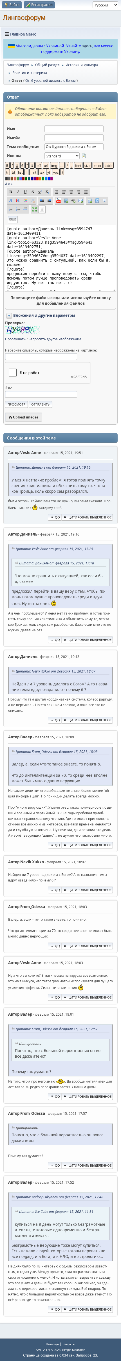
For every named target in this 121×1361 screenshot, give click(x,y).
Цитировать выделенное (89, 517)
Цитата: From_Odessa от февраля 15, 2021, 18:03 (57, 751)
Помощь (52, 1344)
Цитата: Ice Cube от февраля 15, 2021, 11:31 (56, 1211)
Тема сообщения (23, 146)
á (6, 183)
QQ (57, 517)
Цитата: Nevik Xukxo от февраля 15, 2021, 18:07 (55, 671)
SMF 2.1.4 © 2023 (48, 1349)
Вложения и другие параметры (44, 315)
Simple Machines (73, 1349)
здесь (87, 45)
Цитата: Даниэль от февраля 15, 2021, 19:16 (53, 467)
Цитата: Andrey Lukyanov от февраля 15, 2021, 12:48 (59, 1197)
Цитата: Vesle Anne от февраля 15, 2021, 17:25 (54, 548)
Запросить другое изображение (54, 339)
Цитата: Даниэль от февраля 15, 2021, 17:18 (56, 563)
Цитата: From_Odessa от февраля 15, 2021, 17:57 (57, 1029)
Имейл (14, 137)
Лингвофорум (24, 17)
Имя (11, 128)
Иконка (14, 155)
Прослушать (15, 339)
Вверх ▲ (68, 1344)
